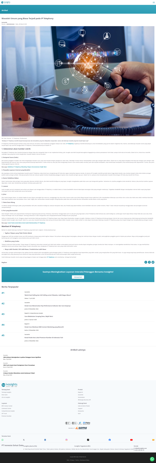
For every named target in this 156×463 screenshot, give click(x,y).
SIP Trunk (4, 413)
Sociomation (81, 397)
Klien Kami (4, 395)
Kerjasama (81, 411)
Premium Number (6, 416)
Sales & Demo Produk (84, 406)
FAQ (68, 460)
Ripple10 (80, 392)
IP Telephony (70, 143)
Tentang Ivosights (6, 392)
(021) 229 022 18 (139, 450)
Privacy (72, 460)
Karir (79, 413)
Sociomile (80, 395)
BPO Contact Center (7, 406)
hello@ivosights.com (141, 448)
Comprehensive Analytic (8, 411)
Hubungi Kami (78, 277)
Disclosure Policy (84, 460)
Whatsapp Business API (84, 400)
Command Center (6, 408)
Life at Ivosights (6, 397)
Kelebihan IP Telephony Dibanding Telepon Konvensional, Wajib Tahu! (27, 167)
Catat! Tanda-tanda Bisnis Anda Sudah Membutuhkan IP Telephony (26, 223)
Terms (77, 460)
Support (80, 408)
